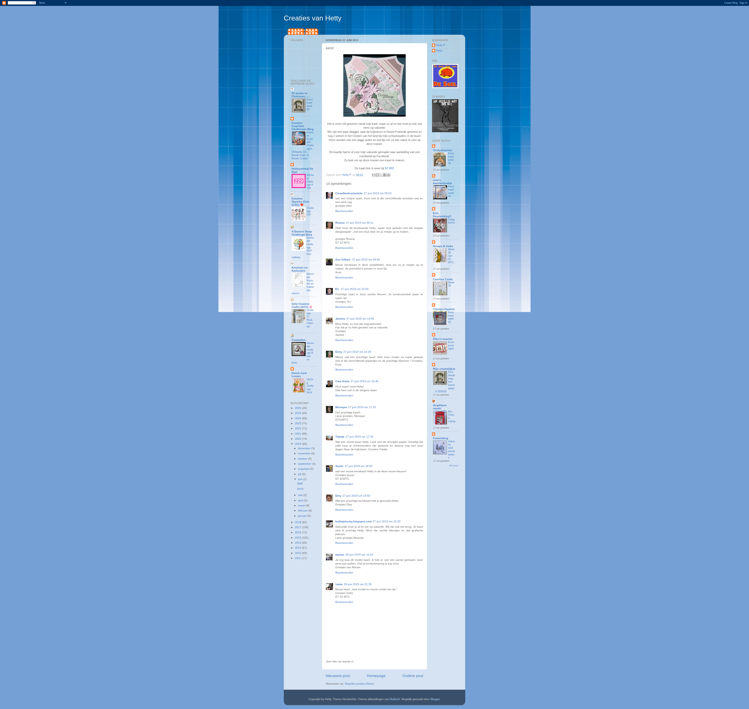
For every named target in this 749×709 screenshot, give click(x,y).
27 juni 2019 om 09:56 (366, 259)
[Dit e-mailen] (374, 175)
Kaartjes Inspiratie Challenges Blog (303, 126)
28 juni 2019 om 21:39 (358, 584)
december (304, 448)
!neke (339, 584)
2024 (298, 418)
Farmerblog (440, 438)
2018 (298, 522)
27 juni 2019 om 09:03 (377, 193)
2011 (298, 558)
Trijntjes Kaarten (444, 309)
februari (303, 510)
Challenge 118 (310, 211)
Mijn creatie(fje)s (444, 368)
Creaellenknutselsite (349, 193)
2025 (298, 413)
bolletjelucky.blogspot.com (353, 521)
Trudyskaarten (442, 150)
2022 (298, 428)
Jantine (340, 318)
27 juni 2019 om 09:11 (359, 222)
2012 (298, 553)
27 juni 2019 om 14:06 (360, 318)
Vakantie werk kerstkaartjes (451, 449)
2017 (298, 527)
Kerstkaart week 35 (310, 104)
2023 (298, 423)
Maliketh (395, 699)
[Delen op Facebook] (385, 175)
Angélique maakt (440, 407)
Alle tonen (453, 465)
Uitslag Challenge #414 (310, 386)
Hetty (311, 31)
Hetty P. (296, 31)
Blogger (435, 699)
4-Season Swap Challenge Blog (302, 233)
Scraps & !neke (443, 246)
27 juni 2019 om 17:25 (362, 407)
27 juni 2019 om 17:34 (359, 436)
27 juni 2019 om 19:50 (356, 495)
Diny (338, 495)
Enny (338, 351)
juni (300, 479)
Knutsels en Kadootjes (300, 269)
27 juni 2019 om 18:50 (358, 466)
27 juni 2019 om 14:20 (357, 351)
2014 (298, 542)
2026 (298, 408)
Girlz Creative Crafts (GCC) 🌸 (302, 305)
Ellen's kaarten (443, 339)
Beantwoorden (344, 211)
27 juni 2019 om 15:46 (364, 381)
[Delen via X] (381, 175)
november (304, 453)
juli (300, 474)
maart (302, 505)
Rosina (340, 222)
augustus (304, 468)
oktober (303, 458)
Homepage (376, 676)
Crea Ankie (342, 381)
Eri (337, 289)
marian (339, 554)
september (305, 463)
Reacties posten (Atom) (359, 683)
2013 (298, 547)
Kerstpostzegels (451, 345)
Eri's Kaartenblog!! (442, 215)
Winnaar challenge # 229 (310, 182)
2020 (298, 438)
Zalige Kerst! (451, 221)
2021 (298, 433)
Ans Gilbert (343, 259)
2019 (298, 443)
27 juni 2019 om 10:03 (354, 289)
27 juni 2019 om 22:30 (386, 521)
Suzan (339, 466)
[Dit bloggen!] (377, 175)
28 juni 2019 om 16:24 (359, 554)
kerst (300, 488)
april (301, 500)
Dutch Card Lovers (299, 375)
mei (300, 495)
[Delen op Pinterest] (388, 175)
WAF (300, 483)
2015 (298, 537)
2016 (298, 532)
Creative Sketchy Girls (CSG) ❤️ (300, 201)
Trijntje (339, 436)
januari (302, 515)
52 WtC (389, 168)
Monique (341, 407)
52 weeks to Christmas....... (301, 95)
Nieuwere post (338, 676)
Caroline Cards (443, 279)
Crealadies (299, 340)
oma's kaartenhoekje (442, 182)
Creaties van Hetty (313, 18)
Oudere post (412, 676)
